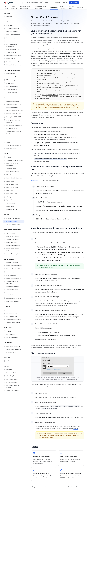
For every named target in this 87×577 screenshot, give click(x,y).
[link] (44, 458)
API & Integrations (63, 7)
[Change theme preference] (81, 2)
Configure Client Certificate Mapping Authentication (50, 159)
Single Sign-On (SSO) (69, 107)
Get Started (6, 7)
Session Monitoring (14, 7)
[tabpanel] (57, 204)
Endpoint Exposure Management (40, 7)
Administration (54, 7)
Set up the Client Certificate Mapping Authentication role (52, 153)
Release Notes (71, 7)
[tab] (36, 181)
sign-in (75, 428)
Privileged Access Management (25, 7)
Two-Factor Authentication (50, 94)
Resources (80, 7)
